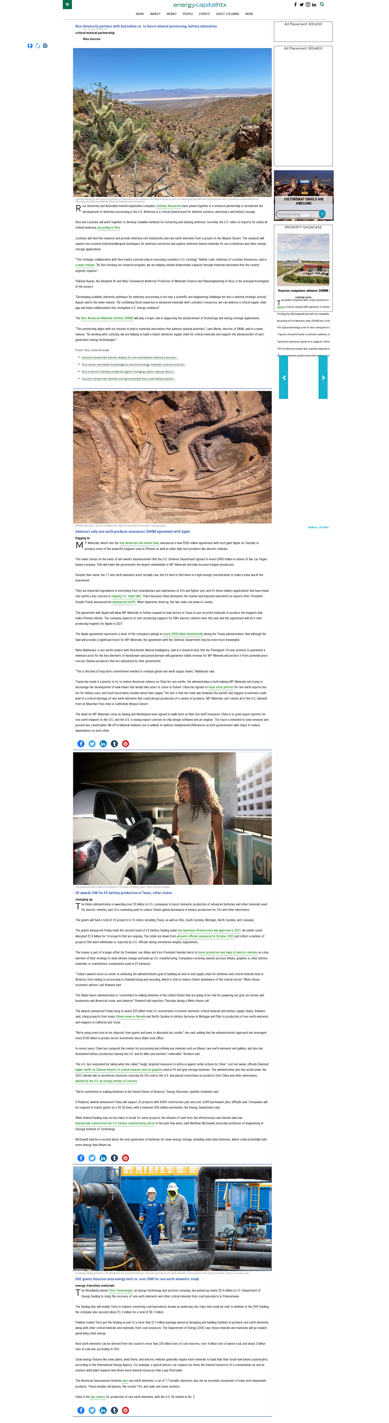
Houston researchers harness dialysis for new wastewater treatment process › (129, 357)
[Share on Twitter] (92, 743)
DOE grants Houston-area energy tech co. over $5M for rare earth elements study (137, 1279)
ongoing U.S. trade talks (126, 596)
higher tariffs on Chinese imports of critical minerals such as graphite (118, 1070)
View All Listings (318, 527)
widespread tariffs (124, 602)
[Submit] (322, 4)
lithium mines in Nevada (131, 1016)
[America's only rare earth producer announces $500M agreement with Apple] (172, 457)
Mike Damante (91, 39)
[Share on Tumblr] (114, 743)
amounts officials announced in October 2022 (205, 936)
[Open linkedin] (314, 4)
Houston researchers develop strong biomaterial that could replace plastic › (128, 378)
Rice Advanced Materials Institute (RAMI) (107, 318)
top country (98, 1397)
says (125, 1381)
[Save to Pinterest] (125, 743)
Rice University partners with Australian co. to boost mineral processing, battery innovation (146, 26)
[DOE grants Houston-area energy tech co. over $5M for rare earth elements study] (172, 1218)
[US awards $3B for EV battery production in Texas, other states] (172, 818)
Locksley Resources (168, 206)
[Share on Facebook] (80, 743)
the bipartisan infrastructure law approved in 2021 (209, 930)
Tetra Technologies (121, 1290)
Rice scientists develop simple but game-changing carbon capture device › (128, 371)
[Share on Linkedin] (103, 743)
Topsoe (280, 307)
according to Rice (109, 227)
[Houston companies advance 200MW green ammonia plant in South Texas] (303, 260)
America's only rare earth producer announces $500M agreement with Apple (132, 531)
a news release (84, 265)
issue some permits (220, 687)
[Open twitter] (301, 4)
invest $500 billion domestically (183, 634)
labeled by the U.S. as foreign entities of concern (106, 1081)
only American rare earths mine (139, 543)
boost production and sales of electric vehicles (228, 952)
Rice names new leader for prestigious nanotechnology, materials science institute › (133, 364)
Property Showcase (303, 227)
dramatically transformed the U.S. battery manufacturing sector (115, 1123)
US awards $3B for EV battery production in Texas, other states (123, 893)
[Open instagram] (307, 4)
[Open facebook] (295, 4)
